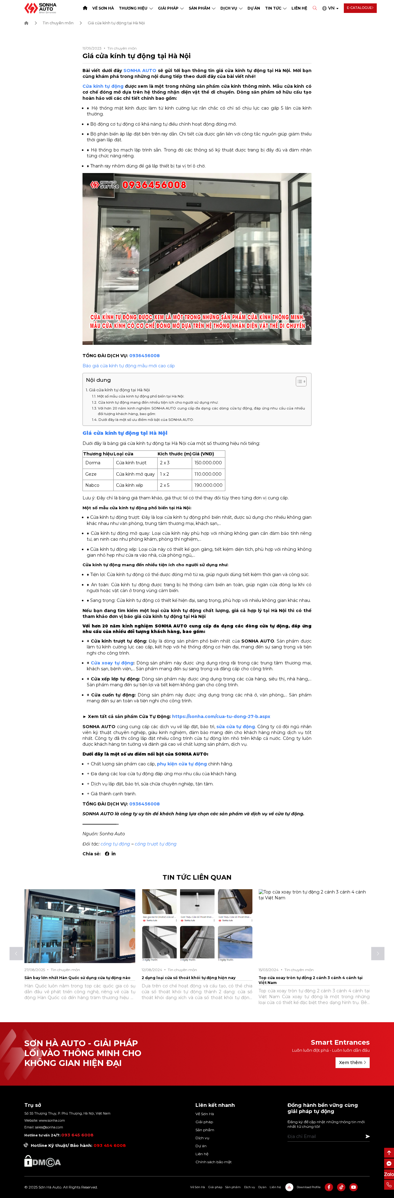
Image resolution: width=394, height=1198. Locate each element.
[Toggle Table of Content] (298, 381)
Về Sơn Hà (103, 8)
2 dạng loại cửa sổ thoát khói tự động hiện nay (188, 977)
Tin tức (273, 8)
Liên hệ (299, 8)
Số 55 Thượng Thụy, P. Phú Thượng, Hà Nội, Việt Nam (67, 1113)
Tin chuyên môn (58, 23)
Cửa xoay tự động (112, 663)
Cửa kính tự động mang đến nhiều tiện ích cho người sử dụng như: (158, 402)
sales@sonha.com (49, 1127)
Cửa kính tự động (102, 86)
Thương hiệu (133, 8)
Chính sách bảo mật (213, 1162)
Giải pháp (168, 8)
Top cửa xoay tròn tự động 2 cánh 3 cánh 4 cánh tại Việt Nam (311, 980)
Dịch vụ (228, 8)
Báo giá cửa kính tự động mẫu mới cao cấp (128, 366)
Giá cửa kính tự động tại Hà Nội (119, 390)
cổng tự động (115, 844)
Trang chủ (85, 8)
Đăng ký (368, 1137)
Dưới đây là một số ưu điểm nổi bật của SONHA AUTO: (146, 419)
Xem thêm (350, 1062)
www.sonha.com (51, 1121)
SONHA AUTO (139, 70)
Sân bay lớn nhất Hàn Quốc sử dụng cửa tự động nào (77, 977)
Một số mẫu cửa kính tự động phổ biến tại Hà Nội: (140, 396)
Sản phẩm (199, 8)
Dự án (253, 8)
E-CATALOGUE (359, 8)
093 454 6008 (110, 1145)
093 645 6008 (77, 1134)
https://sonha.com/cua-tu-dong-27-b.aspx (221, 716)
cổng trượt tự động (156, 844)
